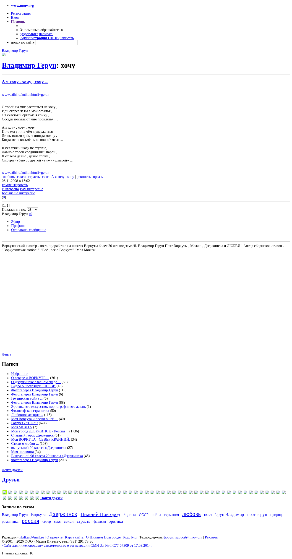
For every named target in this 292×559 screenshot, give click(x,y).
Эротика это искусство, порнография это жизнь (48, 406)
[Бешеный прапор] (207, 493)
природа (276, 515)
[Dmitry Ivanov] (26, 493)
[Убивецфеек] (15, 499)
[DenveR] (21, 493)
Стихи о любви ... (25, 443)
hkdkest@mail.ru (31, 537)
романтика (10, 521)
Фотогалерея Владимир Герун (34, 390)
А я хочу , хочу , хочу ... (25, 81)
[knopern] (103, 493)
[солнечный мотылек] (5, 499)
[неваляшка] (267, 493)
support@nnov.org (188, 537)
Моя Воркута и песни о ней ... (34, 419)
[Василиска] (213, 493)
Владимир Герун (15, 50)
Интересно (10, 189)
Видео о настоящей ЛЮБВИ (33, 386)
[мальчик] (256, 493)
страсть (34, 177)
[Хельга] (26, 499)
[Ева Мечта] (229, 493)
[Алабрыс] (180, 493)
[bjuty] (15, 493)
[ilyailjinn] (81, 493)
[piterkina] (136, 493)
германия (171, 515)
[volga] (169, 493)
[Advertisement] (29, 301)
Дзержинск (63, 514)
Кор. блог (130, 537)
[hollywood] (70, 493)
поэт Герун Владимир (224, 514)
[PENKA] (130, 493)
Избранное (19, 374)
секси (21, 177)
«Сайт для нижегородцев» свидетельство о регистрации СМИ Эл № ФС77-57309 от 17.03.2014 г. (78, 545)
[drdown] (37, 493)
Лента (6, 354)
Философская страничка (30, 411)
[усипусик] (21, 499)
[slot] (141, 493)
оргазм (98, 177)
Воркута (38, 514)
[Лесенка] (251, 493)
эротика (116, 521)
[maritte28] (114, 493)
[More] (119, 493)
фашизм (100, 521)
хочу (70, 177)
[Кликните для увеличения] (3, 55)
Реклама (211, 537)
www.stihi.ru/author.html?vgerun (25, 94)
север (46, 521)
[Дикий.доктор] (224, 493)
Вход (15, 17)
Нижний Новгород (100, 514)
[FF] (43, 493)
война (156, 515)
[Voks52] (163, 493)
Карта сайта (74, 537)
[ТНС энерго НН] (10, 499)
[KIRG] (98, 493)
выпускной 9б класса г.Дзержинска (39, 448)
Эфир (15, 222)
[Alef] (10, 493)
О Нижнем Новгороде (103, 537)
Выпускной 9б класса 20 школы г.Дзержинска (47, 456)
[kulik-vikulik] (109, 493)
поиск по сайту (23, 42)
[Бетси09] (202, 493)
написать (46, 34)
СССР (144, 515)
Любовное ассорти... (27, 415)
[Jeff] (92, 493)
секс (45, 177)
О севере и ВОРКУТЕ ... (30, 378)
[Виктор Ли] (218, 493)
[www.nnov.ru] (174, 493)
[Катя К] (240, 493)
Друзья (11, 480)
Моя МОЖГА (21, 427)
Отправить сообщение (28, 230)
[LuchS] (5, 493)
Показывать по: (14, 209)
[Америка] (191, 493)
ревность (84, 177)
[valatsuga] (158, 493)
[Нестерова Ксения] (273, 493)
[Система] (284, 493)
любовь (9, 177)
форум (169, 537)
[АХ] (196, 493)
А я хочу (58, 177)
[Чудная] (37, 499)
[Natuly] (125, 493)
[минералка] (262, 493)
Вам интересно (31, 189)
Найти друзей (51, 498)
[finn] (54, 493)
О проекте (55, 537)
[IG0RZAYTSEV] (76, 493)
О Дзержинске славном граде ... (36, 382)
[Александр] (185, 493)
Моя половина (23, 452)
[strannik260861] (147, 493)
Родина (129, 514)
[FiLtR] (48, 493)
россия (30, 520)
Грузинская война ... (27, 398)
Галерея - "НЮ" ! (24, 423)
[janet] (87, 493)
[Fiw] (59, 493)
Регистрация (21, 13)
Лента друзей (12, 470)
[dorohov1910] (32, 493)
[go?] (65, 493)
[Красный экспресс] (245, 493)
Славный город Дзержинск (32, 435)
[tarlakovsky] (152, 493)
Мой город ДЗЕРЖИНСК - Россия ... (39, 431)
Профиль (18, 226)
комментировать (15, 185)
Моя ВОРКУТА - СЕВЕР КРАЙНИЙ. (40, 439)
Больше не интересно (18, 193)
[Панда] (278, 493)
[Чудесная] (32, 499)
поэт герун (257, 514)
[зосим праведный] (234, 493)
